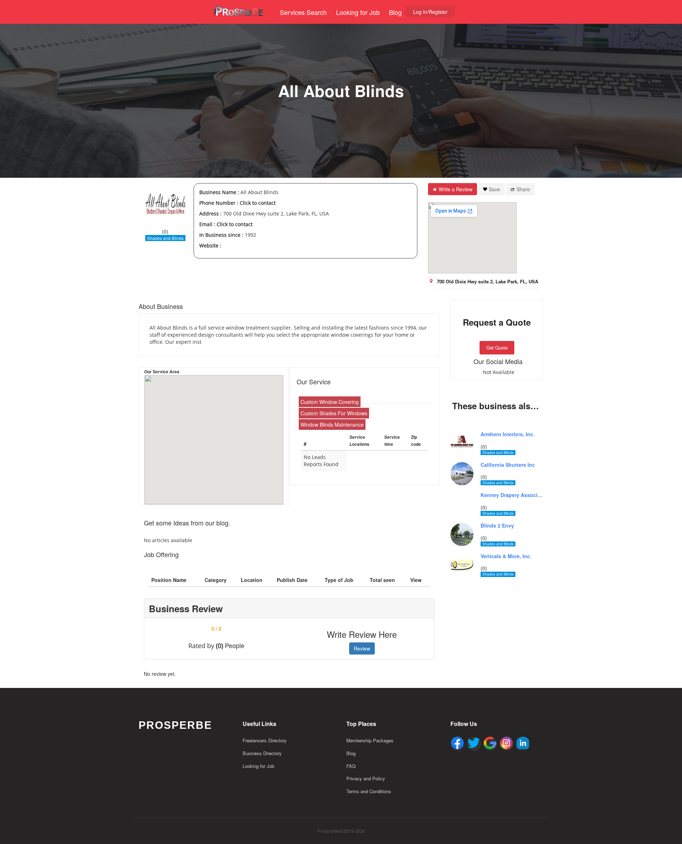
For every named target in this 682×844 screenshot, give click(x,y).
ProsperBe (175, 725)
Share (523, 189)
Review (362, 648)
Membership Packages (370, 740)
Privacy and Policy (365, 778)
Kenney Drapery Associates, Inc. (512, 495)
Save (494, 189)
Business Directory (262, 753)
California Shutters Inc (508, 465)
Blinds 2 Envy (497, 525)
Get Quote (497, 347)
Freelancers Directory (265, 740)
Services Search (303, 12)
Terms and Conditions (368, 791)
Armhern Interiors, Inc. (508, 434)
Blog (395, 12)
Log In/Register (430, 11)
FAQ (351, 766)
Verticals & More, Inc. (506, 556)
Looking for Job (358, 12)
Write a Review (455, 189)
